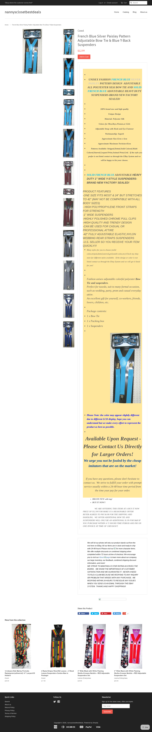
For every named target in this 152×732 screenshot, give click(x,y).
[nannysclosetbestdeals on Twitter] (54, 702)
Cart (125, 3)
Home (116, 12)
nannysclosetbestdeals (23, 12)
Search (7, 701)
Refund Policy (9, 707)
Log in (101, 3)
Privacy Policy (9, 710)
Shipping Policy (10, 716)
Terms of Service (10, 713)
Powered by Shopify (91, 723)
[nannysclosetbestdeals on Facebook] (58, 702)
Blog (134, 12)
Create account (112, 3)
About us (143, 12)
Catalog (126, 12)
